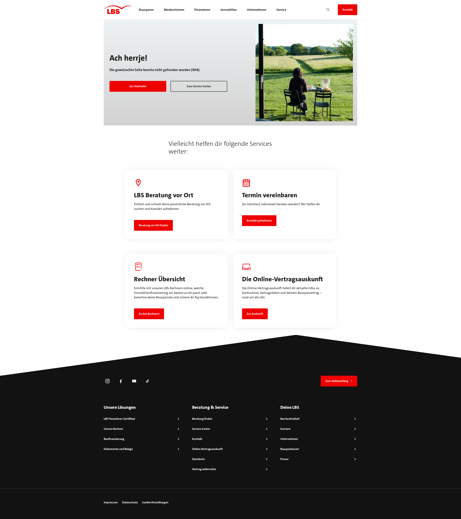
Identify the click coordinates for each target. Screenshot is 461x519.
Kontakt (348, 10)
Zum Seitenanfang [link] (336, 381)
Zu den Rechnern (149, 314)
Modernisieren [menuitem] (174, 10)
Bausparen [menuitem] (146, 10)
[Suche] (328, 9)
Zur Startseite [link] (137, 86)
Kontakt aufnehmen (259, 220)
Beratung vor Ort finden (153, 225)
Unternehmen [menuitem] (256, 10)
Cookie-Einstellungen (155, 502)
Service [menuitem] (281, 10)
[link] (107, 381)
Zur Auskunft (255, 314)
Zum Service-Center (199, 86)
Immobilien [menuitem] (228, 10)
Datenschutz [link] (130, 502)
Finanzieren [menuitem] (202, 10)
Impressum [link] (111, 502)
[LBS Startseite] (118, 9)
